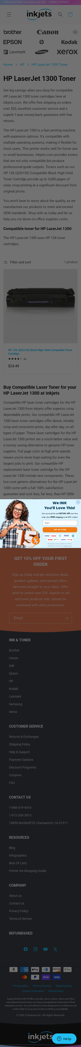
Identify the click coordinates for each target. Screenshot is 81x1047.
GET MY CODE (60, 530)
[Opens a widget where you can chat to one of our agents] (64, 1039)
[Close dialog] (78, 502)
